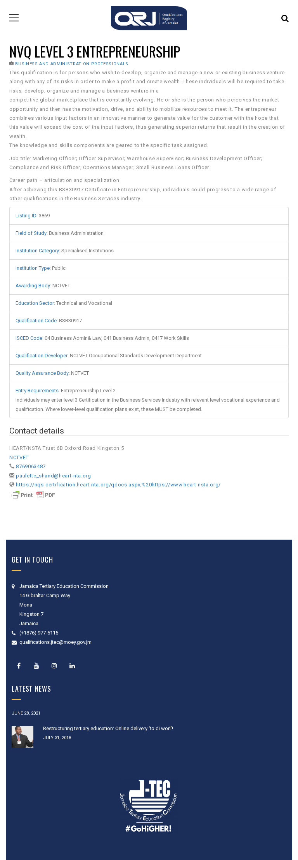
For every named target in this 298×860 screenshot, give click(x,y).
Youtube (36, 666)
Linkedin (72, 666)
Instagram (54, 666)
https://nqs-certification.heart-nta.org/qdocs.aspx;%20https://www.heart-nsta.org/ (118, 485)
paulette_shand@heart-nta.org (53, 476)
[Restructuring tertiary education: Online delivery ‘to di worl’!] (22, 737)
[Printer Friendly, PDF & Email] (33, 495)
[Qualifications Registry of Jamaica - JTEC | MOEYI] (149, 18)
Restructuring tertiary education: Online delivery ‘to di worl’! (108, 728)
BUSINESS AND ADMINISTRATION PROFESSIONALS (71, 63)
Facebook (19, 666)
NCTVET (19, 457)
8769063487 (31, 466)
